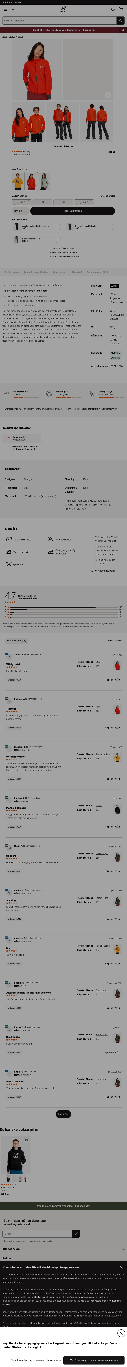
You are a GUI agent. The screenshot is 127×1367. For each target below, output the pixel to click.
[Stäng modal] (121, 1333)
